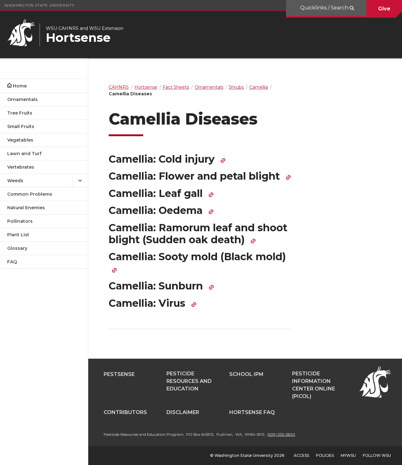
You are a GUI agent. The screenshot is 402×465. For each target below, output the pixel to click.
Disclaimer (182, 412)
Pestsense (119, 374)
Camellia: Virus (148, 303)
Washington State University (39, 5)
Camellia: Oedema (157, 210)
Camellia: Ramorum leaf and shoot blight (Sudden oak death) (198, 233)
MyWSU (348, 455)
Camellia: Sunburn (157, 286)
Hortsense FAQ (252, 412)
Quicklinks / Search (325, 8)
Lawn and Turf (24, 153)
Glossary (17, 248)
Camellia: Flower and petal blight (196, 176)
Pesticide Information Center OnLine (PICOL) (313, 385)
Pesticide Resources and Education (189, 381)
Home (20, 86)
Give (384, 9)
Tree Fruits (19, 113)
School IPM (246, 374)
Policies (325, 455)
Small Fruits (20, 126)
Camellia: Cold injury (163, 159)
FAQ (12, 262)
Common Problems (29, 194)
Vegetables (20, 140)
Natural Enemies (26, 207)
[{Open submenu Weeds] (80, 181)
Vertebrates (20, 167)
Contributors (125, 412)
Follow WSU (377, 455)
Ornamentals (22, 99)
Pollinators (20, 221)
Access (301, 455)
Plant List (18, 235)
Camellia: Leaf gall (157, 193)
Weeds (15, 180)
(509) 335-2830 (281, 434)
